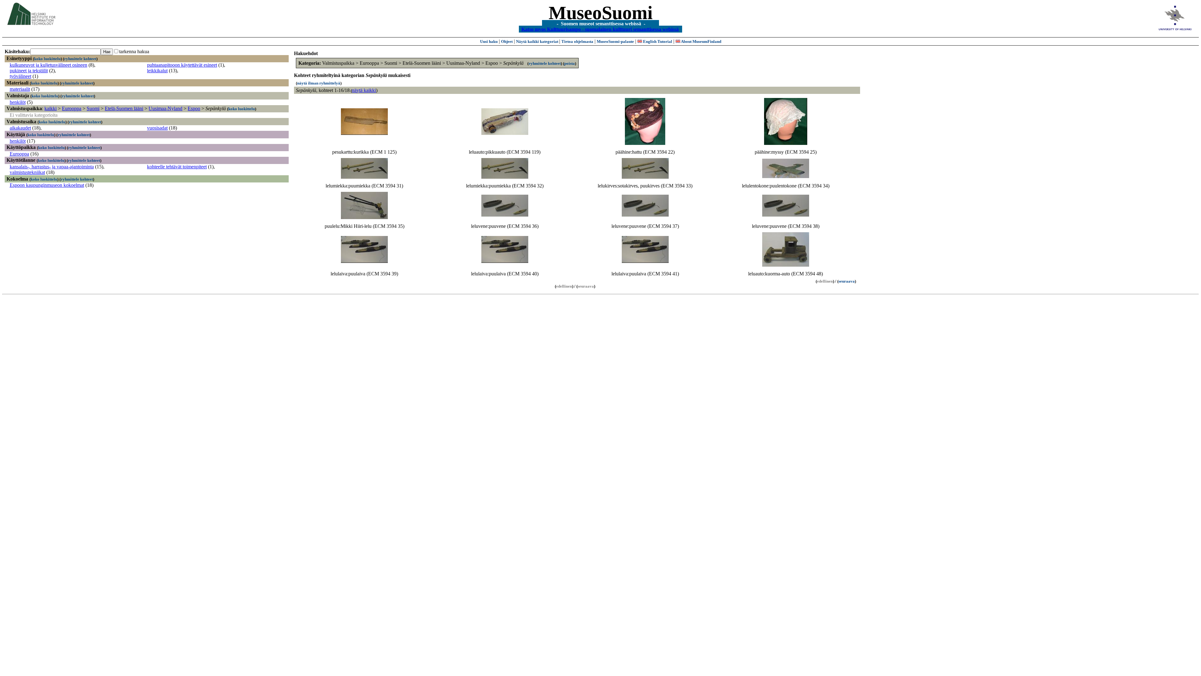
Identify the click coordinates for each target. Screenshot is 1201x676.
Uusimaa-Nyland (165, 108)
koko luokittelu (47, 58)
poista (569, 63)
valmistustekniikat (27, 172)
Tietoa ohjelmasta (577, 41)
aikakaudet (20, 128)
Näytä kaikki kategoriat (537, 41)
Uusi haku (489, 41)
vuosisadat (157, 128)
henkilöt (18, 102)
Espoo (194, 108)
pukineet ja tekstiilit (29, 70)
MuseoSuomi (601, 13)
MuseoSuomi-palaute (615, 41)
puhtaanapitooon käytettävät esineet (182, 65)
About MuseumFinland (700, 41)
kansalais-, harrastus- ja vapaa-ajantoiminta (52, 166)
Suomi (93, 108)
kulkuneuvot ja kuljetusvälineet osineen (48, 65)
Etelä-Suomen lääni (124, 108)
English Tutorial (657, 41)
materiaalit (20, 89)
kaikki (50, 108)
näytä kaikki (364, 90)
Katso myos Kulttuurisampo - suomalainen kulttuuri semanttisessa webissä (600, 29)
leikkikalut (157, 70)
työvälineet (20, 76)
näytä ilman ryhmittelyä (318, 83)
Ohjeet (507, 41)
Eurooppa (71, 108)
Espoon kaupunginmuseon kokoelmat (47, 185)
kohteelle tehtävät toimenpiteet (177, 166)
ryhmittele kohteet (80, 58)
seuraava (847, 281)
